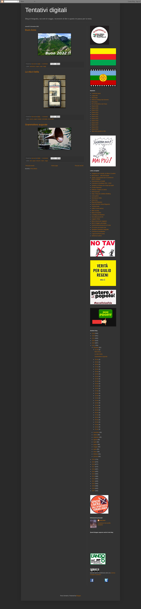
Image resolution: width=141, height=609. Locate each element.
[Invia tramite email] (51, 64)
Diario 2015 (95, 129)
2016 (93, 469)
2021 (93, 345)
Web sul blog (95, 210)
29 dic (97, 362)
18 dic (97, 388)
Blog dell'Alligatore (97, 202)
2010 (93, 483)
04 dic (97, 422)
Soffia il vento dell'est (97, 208)
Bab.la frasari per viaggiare (99, 221)
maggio (95, 447)
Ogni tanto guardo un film (99, 131)
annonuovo (32, 66)
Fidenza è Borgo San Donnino (100, 99)
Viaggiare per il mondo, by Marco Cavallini (104, 173)
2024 (93, 338)
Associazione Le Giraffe (98, 181)
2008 (93, 488)
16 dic (97, 393)
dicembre (96, 347)
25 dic (97, 371)
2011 (93, 481)
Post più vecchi (79, 165)
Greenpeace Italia (97, 198)
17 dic (97, 391)
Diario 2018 (95, 123)
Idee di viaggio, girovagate (99, 223)
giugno (95, 444)
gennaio (95, 456)
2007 (93, 490)
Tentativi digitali (46, 9)
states (42, 160)
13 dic (97, 400)
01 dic (97, 429)
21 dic (97, 381)
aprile (95, 449)
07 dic (97, 415)
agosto (95, 439)
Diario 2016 (95, 127)
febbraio (95, 454)
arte (31, 160)
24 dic (97, 374)
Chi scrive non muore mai (99, 227)
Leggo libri (95, 95)
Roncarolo (95, 102)
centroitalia (44, 119)
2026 (93, 333)
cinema (49, 119)
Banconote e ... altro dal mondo (100, 175)
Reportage (95, 97)
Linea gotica (95, 196)
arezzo (31, 119)
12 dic (97, 403)
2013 (93, 476)
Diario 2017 (95, 125)
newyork (38, 160)
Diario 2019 (95, 120)
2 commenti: (45, 63)
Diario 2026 (95, 106)
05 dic (97, 419)
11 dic (97, 405)
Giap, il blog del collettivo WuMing (101, 193)
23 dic (97, 376)
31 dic (97, 349)
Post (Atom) (34, 168)
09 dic (97, 410)
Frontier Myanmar (97, 187)
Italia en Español (96, 212)
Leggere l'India (96, 219)
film (53, 119)
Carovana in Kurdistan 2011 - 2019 (101, 183)
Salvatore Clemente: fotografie (100, 229)
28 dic (97, 364)
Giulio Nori (95, 200)
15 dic (97, 395)
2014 (93, 474)
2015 (93, 471)
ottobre (95, 434)
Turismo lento (95, 206)
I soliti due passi (96, 93)
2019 (93, 462)
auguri (37, 66)
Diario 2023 (95, 112)
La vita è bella (32, 71)
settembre (96, 437)
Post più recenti (30, 165)
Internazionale (96, 191)
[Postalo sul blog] (53, 64)
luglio (95, 442)
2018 (93, 464)
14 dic (97, 398)
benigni (39, 119)
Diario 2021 (95, 116)
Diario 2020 (95, 118)
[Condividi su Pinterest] (59, 64)
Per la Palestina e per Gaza (99, 104)
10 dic (97, 407)
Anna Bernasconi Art (97, 217)
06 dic (97, 417)
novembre (96, 432)
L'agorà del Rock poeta (98, 233)
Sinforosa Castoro (97, 235)
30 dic (97, 359)
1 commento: (45, 158)
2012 (93, 478)
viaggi (44, 66)
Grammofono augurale (36, 124)
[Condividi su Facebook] (57, 64)
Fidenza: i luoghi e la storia (99, 189)
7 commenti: (45, 116)
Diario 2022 (95, 114)
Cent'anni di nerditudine (98, 231)
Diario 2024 (95, 110)
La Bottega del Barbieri (98, 214)
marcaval (102, 520)
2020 (93, 459)
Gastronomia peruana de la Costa (101, 225)
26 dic (97, 369)
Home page (54, 165)
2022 (93, 343)
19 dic (97, 386)
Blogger (78, 595)
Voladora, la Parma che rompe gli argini (103, 185)
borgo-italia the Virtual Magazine (101, 204)
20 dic (97, 383)
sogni (41, 66)
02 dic (97, 427)
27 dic (97, 366)
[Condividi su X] (55, 64)
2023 (93, 340)
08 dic (97, 412)
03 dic (97, 424)
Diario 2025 (95, 108)
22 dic (97, 379)
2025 (93, 336)
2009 (93, 486)
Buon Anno (30, 30)
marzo (95, 451)
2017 (93, 466)
